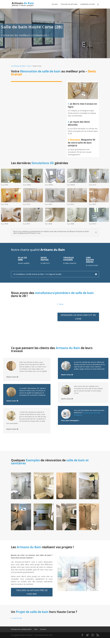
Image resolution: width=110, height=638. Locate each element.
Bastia (61, 304)
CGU (35, 629)
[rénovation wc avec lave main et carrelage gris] (66, 530)
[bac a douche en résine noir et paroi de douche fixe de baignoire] (21, 530)
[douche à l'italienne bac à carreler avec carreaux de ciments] (66, 499)
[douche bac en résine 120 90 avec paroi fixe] (21, 499)
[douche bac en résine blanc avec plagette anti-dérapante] (44, 530)
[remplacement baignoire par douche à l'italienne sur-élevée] (89, 499)
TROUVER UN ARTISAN (69, 4)
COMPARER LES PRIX (87, 4)
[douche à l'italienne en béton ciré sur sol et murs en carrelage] (89, 530)
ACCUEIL (55, 4)
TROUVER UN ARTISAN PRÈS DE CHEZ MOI (32, 592)
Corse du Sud (17, 618)
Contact (43, 629)
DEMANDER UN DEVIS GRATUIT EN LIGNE (78, 317)
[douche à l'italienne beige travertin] (44, 499)
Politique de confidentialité (21, 629)
